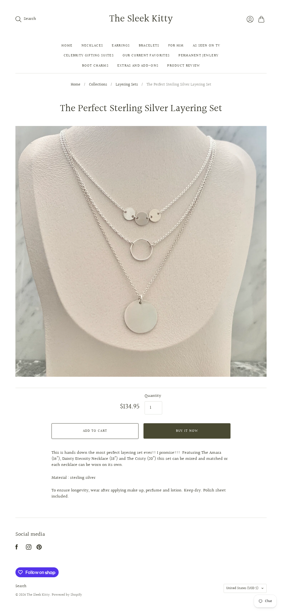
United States (242, 588)
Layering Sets (127, 85)
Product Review (183, 65)
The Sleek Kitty (141, 19)
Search (20, 586)
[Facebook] (16, 548)
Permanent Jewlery (198, 55)
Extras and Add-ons (137, 65)
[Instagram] (28, 548)
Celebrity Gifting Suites (89, 55)
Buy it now (187, 431)
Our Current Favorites (146, 55)
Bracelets (149, 45)
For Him (176, 45)
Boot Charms (95, 65)
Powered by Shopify (67, 595)
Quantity (153, 396)
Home (66, 45)
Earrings (121, 45)
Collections (98, 85)
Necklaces (92, 45)
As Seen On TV (207, 45)
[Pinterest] (39, 548)
